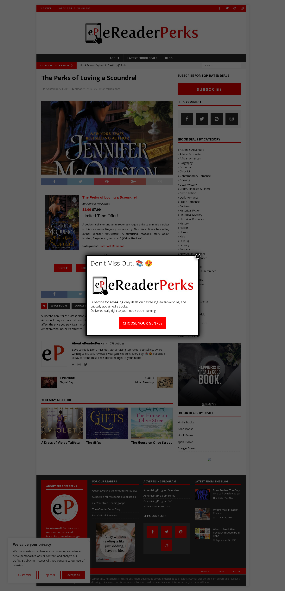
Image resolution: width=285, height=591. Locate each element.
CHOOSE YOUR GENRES (142, 323)
